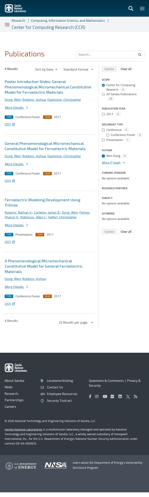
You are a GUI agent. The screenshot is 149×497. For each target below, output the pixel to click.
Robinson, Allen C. (33, 217)
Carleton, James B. (47, 212)
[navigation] (46, 69)
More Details (14, 107)
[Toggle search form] (130, 8)
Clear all (127, 69)
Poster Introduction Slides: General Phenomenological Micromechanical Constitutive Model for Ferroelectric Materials (48, 86)
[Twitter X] (129, 396)
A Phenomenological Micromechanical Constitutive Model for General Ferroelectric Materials (43, 266)
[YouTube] (106, 396)
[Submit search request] (139, 54)
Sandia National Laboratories (23, 429)
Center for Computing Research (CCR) (48, 27)
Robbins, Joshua (34, 100)
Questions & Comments (106, 381)
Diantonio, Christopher (64, 100)
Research (18, 20)
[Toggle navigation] (7, 24)
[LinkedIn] (121, 396)
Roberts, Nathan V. (18, 212)
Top (137, 492)
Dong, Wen (13, 100)
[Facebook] (90, 396)
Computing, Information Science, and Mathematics (68, 20)
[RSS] (137, 396)
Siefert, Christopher (62, 217)
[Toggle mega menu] (142, 8)
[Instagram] (98, 396)
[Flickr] (113, 396)
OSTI (8, 124)
